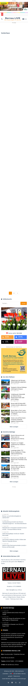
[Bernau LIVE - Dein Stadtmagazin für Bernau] (12, 19)
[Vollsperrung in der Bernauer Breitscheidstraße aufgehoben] (5, 382)
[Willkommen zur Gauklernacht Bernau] (14, 27)
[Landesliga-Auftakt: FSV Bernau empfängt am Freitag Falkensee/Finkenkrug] (5, 452)
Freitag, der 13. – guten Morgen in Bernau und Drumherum (12, 218)
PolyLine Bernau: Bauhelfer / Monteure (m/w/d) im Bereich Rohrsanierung (18, 474)
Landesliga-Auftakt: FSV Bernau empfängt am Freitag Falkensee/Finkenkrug (18, 452)
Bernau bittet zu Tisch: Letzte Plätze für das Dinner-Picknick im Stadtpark (18, 412)
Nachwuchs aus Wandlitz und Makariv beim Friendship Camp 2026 (19, 459)
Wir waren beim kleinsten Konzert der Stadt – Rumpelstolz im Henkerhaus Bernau (14, 280)
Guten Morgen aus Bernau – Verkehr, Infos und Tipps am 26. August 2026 (18, 467)
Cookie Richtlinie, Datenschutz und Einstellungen (14, 678)
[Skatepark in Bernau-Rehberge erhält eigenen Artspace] (5, 389)
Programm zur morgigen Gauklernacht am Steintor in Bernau (18, 444)
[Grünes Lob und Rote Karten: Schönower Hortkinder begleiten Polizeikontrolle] (5, 420)
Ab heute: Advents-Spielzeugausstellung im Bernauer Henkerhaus (13, 129)
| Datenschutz (16, 676)
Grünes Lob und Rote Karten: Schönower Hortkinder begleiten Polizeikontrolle (18, 419)
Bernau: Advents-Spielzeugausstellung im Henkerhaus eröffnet (13, 180)
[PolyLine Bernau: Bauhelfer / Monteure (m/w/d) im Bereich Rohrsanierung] (5, 475)
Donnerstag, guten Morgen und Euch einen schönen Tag (13, 155)
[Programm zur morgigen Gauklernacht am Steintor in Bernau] (5, 445)
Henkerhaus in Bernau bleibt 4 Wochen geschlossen (11, 91)
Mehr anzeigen (14, 426)
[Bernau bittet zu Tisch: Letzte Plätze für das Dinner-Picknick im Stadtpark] (5, 412)
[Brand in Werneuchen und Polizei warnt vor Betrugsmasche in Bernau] (5, 437)
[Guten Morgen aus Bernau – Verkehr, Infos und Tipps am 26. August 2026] (5, 467)
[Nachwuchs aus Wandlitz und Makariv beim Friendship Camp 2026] (5, 460)
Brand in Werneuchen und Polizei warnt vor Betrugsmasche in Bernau (17, 437)
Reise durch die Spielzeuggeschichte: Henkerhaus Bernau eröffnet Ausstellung (14, 52)
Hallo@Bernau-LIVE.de (15, 590)
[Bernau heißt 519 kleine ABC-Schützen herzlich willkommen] (5, 406)
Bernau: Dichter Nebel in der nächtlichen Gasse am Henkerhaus (13, 255)
